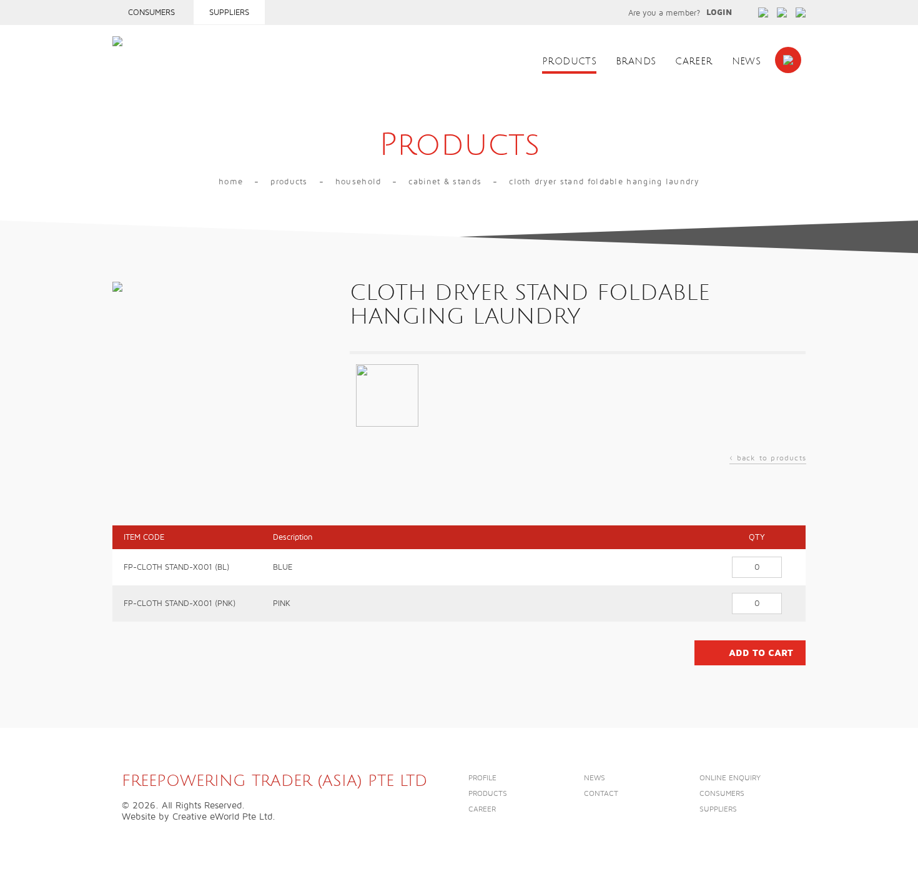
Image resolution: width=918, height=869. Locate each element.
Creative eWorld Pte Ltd (222, 817)
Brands (636, 61)
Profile (482, 778)
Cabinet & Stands (444, 181)
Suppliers (229, 12)
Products (569, 61)
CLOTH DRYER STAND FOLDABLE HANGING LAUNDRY (604, 181)
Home (231, 181)
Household (358, 181)
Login (719, 12)
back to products (767, 459)
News (746, 61)
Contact (601, 794)
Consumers (151, 12)
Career (693, 61)
